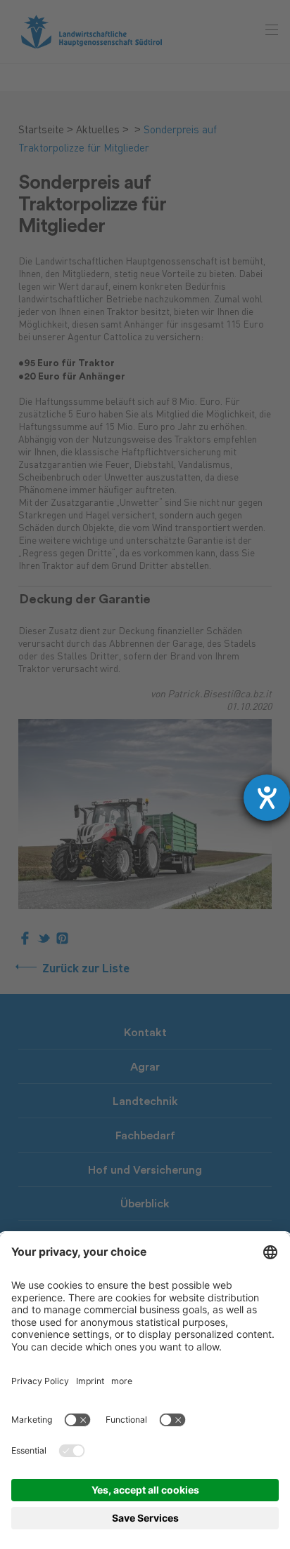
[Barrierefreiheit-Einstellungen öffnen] (267, 797)
